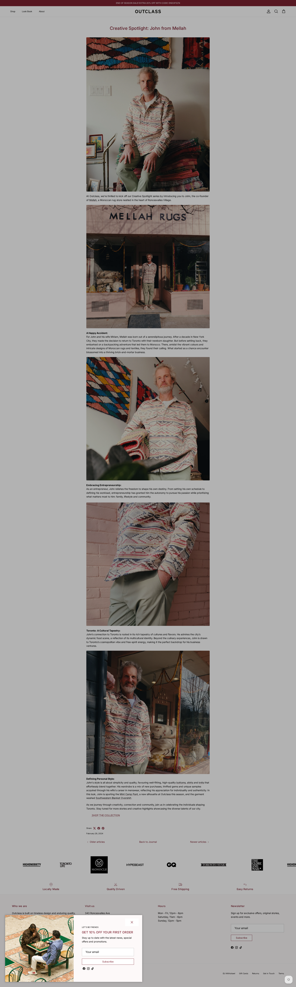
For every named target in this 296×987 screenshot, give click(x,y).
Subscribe (108, 961)
